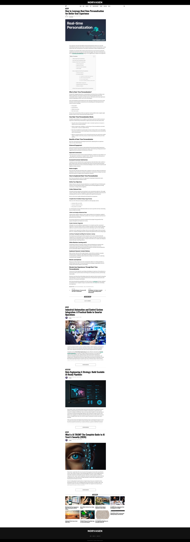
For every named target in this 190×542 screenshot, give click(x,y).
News (83, 6)
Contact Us (98, 536)
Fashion (101, 6)
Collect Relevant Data (80, 74)
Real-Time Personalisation (88, 286)
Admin (70, 318)
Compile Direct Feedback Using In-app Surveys (87, 76)
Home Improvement (95, 6)
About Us (94, 536)
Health (109, 6)
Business (87, 6)
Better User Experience (79, 286)
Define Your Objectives (80, 72)
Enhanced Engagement (80, 63)
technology (95, 281)
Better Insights (79, 68)
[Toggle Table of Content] (93, 56)
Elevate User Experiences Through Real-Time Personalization (83, 88)
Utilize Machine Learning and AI (81, 82)
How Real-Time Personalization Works (79, 60)
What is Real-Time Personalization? (79, 58)
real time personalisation (77, 53)
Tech (90, 6)
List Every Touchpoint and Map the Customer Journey (88, 80)
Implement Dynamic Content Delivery (82, 84)
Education (105, 6)
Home (80, 6)
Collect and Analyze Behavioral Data (85, 77)
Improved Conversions (80, 65)
